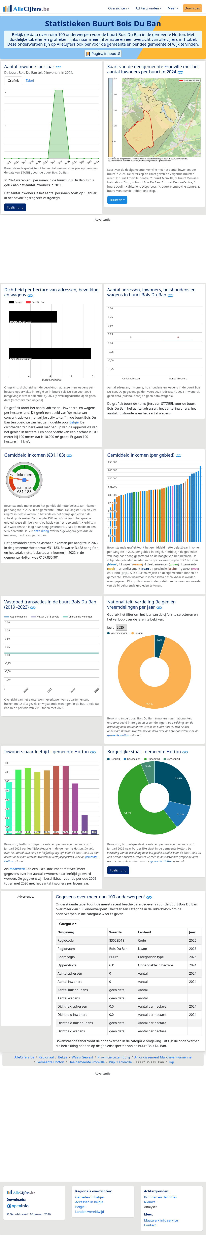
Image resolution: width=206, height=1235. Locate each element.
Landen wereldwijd (89, 1211)
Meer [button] (172, 8)
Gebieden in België (89, 1197)
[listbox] (121, 627)
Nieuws (149, 1202)
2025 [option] (120, 627)
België (74, 422)
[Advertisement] (103, 253)
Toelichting (15, 207)
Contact (150, 1225)
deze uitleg (41, 531)
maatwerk (17, 869)
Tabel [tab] (30, 80)
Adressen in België (89, 1202)
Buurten (116, 200)
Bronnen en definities (160, 1197)
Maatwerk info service (161, 1220)
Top (171, 1062)
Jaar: (110, 627)
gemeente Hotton (118, 735)
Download (192, 8)
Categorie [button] (66, 924)
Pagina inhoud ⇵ (105, 53)
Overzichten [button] (117, 8)
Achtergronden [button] (147, 8)
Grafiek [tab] (13, 80)
